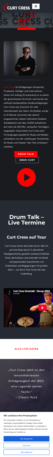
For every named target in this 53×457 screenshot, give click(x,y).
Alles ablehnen (26, 452)
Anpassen (26, 445)
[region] (26, 434)
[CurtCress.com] (16, 2)
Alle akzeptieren (26, 439)
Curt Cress (9, 87)
